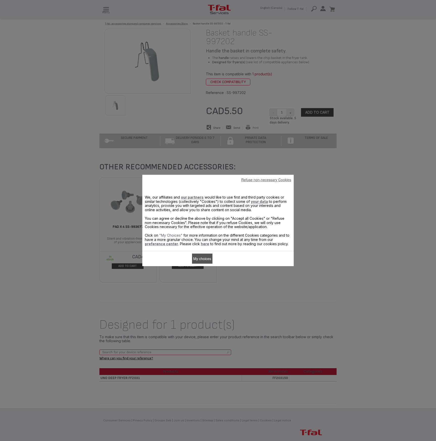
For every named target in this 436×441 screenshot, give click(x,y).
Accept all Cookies (229, 258)
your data (259, 201)
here (205, 244)
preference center (161, 244)
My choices (202, 258)
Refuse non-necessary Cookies (266, 179)
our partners (192, 197)
